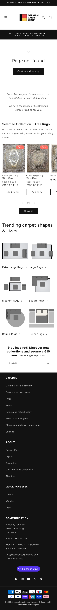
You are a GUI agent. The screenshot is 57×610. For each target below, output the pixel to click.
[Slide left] (22, 203)
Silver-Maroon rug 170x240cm (34, 177)
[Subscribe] (48, 363)
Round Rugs (9, 334)
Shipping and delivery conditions (23, 425)
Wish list (10, 501)
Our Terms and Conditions (19, 469)
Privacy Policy (13, 450)
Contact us (11, 463)
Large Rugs (36, 267)
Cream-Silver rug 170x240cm (10, 177)
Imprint (9, 456)
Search (9, 405)
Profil (8, 507)
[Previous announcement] (5, 34)
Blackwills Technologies (28, 605)
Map (21, 558)
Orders (9, 494)
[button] (6, 17)
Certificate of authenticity (19, 385)
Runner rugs (36, 334)
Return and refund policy (19, 412)
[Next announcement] (51, 34)
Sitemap (10, 431)
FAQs (8, 399)
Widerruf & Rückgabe (17, 418)
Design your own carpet (18, 392)
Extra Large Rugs (13, 267)
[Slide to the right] (35, 203)
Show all (28, 211)
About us (10, 476)
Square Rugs (37, 300)
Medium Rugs (10, 300)
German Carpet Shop (21, 602)
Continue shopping (28, 71)
